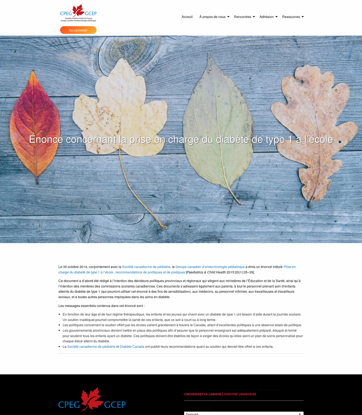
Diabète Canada (132, 346)
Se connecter (78, 30)
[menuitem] (187, 17)
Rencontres (242, 16)
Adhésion (267, 16)
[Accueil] (78, 13)
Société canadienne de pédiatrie (146, 266)
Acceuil (187, 16)
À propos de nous (212, 16)
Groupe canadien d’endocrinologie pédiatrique (210, 266)
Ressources (291, 16)
